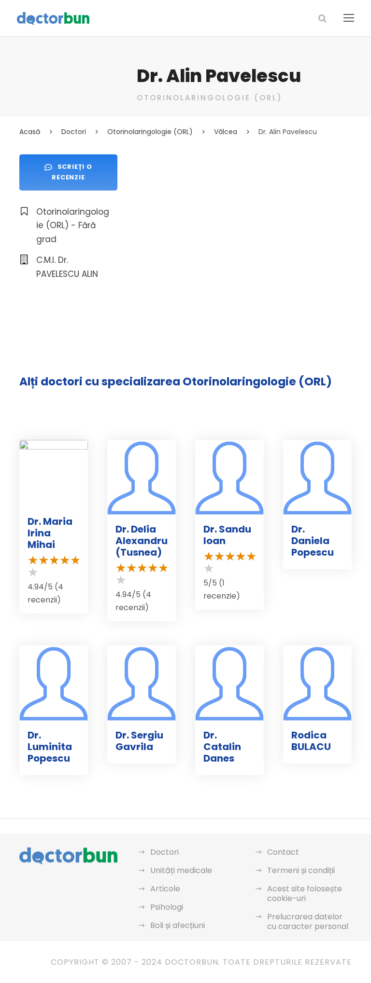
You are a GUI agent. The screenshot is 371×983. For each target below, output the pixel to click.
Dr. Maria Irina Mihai (50, 533)
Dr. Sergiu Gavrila (139, 740)
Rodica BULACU (311, 740)
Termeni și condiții (301, 870)
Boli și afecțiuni (177, 925)
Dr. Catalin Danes (222, 746)
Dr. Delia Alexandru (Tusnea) (141, 540)
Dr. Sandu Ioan (227, 534)
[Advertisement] (244, 221)
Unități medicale (181, 870)
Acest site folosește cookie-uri (304, 893)
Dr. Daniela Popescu (312, 540)
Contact (283, 852)
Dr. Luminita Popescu (50, 746)
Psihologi (166, 907)
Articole (165, 888)
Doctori (164, 852)
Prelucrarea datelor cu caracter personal (307, 921)
